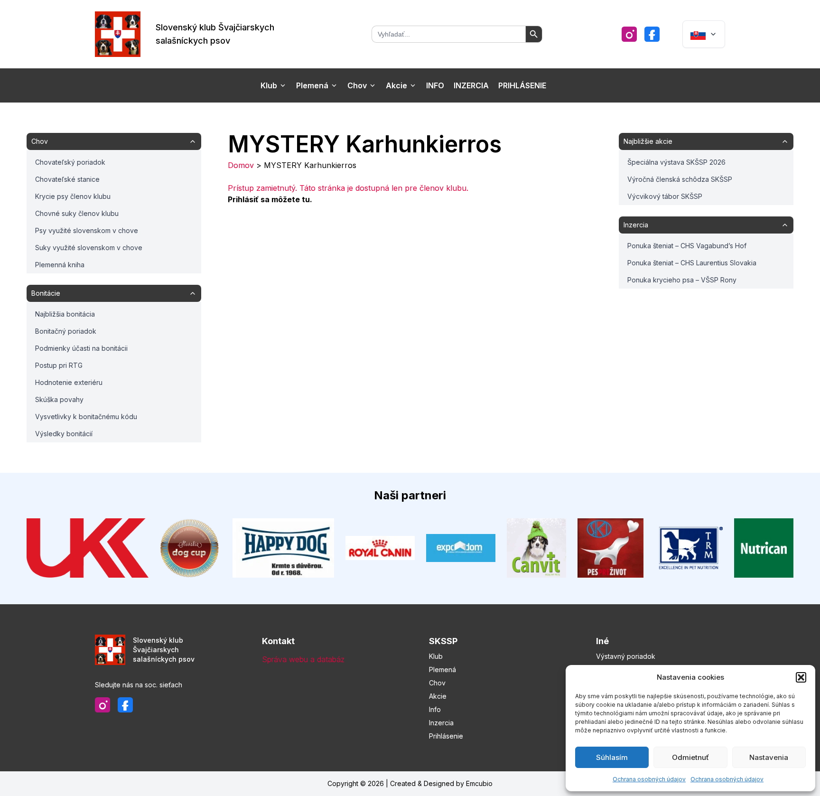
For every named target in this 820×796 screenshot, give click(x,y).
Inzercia (471, 85)
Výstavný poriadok (625, 656)
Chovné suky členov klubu (77, 213)
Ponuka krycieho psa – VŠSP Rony (681, 280)
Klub (269, 85)
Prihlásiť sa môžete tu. (270, 199)
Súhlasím (612, 757)
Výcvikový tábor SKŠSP (664, 196)
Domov (241, 165)
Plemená (312, 85)
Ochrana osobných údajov (649, 779)
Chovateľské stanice (67, 179)
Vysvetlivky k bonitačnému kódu (86, 416)
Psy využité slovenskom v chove (86, 230)
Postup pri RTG (59, 365)
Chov (357, 85)
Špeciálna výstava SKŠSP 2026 (676, 162)
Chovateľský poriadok (70, 162)
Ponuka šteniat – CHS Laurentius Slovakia (691, 263)
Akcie (396, 85)
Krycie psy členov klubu (73, 196)
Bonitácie (45, 293)
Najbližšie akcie (648, 141)
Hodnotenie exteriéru (68, 382)
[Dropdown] (703, 34)
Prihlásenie (522, 85)
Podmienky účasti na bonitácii (81, 348)
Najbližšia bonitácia (65, 314)
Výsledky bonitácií (64, 434)
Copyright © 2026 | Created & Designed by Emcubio (410, 783)
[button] (801, 677)
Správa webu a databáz (303, 659)
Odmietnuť (690, 757)
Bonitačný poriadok (65, 331)
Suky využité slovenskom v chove (88, 247)
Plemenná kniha (59, 265)
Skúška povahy (59, 399)
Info (435, 85)
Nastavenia (768, 757)
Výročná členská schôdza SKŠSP (679, 179)
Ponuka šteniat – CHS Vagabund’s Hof (686, 246)
